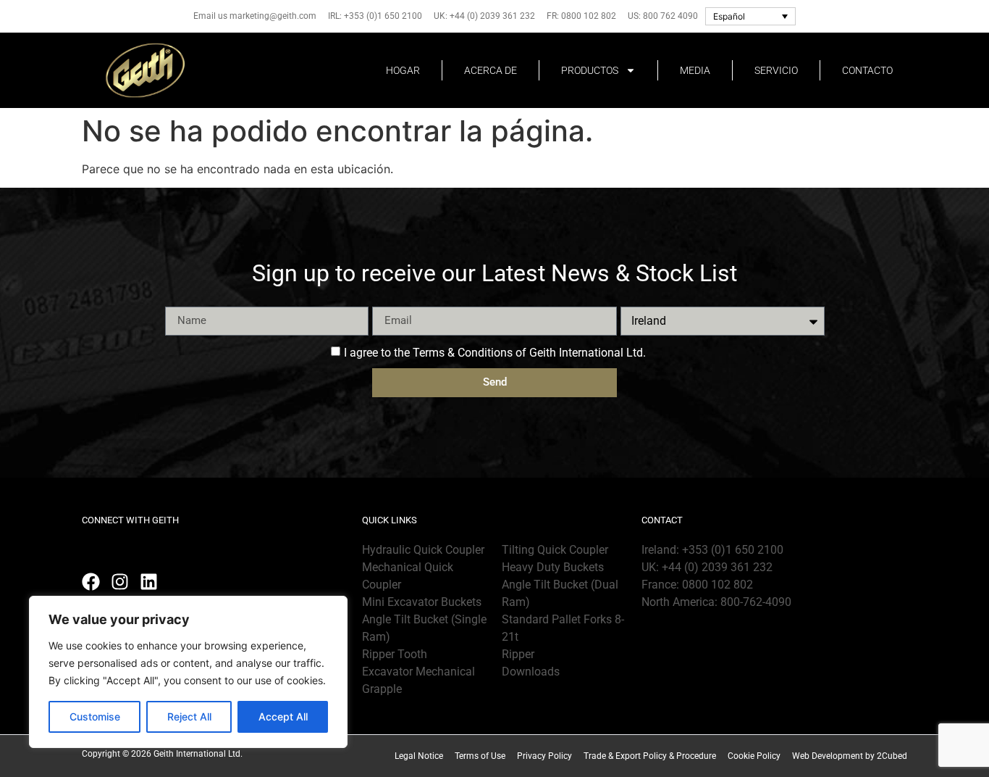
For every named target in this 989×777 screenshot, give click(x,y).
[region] (188, 672)
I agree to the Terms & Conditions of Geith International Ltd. (495, 352)
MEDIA (695, 70)
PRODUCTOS (589, 70)
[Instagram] (120, 582)
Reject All (189, 716)
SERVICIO (776, 70)
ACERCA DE (490, 70)
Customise (95, 716)
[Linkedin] (149, 582)
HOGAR (403, 70)
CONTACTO (867, 70)
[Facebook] (91, 582)
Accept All (283, 716)
